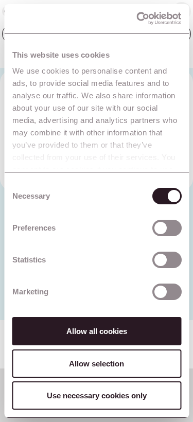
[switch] (166, 228)
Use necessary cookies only (97, 395)
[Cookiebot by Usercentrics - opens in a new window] (137, 18)
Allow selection (96, 363)
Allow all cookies (96, 331)
